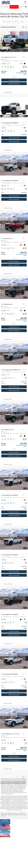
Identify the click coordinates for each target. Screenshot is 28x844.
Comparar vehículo (8, 92)
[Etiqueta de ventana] (26, 67)
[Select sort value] (26, 27)
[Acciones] (25, 57)
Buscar (22, 21)
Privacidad (22, 813)
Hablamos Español (14, 6)
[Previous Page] (17, 777)
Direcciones (6, 6)
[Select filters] (23, 27)
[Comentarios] (24, 67)
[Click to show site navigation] (26, 7)
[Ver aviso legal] (14, 66)
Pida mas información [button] (14, 80)
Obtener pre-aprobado (14, 83)
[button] (1, 7)
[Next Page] (19, 777)
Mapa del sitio (17, 813)
